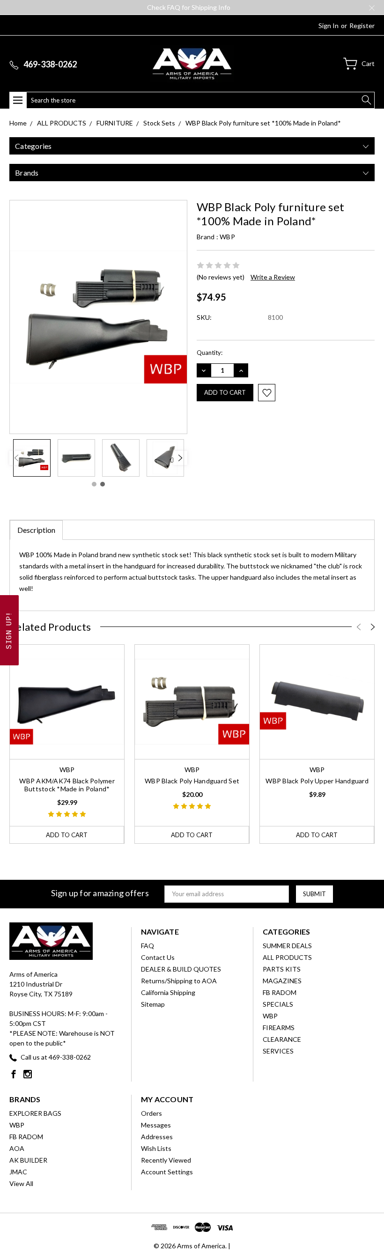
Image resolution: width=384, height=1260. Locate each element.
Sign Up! (286, 686)
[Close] (371, 570)
